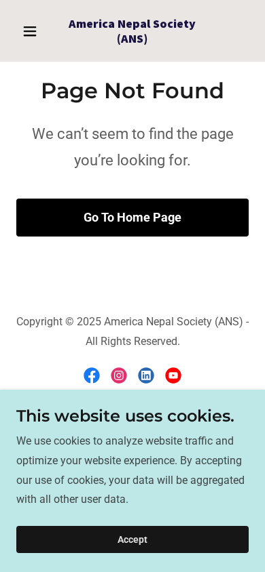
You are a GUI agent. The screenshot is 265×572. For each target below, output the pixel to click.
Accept (132, 539)
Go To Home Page (132, 217)
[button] (33, 31)
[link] (132, 39)
